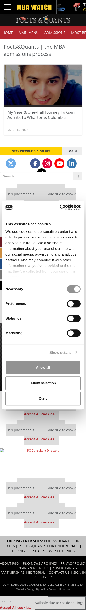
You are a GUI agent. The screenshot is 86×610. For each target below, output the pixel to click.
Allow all (43, 367)
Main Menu (29, 32)
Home (7, 32)
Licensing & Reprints (30, 568)
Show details (60, 352)
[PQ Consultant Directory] (41, 461)
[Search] (77, 176)
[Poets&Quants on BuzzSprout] (23, 163)
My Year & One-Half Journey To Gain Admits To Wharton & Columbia (41, 114)
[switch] (74, 303)
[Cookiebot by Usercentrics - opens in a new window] (61, 207)
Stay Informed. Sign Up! (31, 151)
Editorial (36, 572)
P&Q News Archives (40, 563)
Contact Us (59, 572)
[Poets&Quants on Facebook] (35, 163)
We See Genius (62, 551)
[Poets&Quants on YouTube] (59, 163)
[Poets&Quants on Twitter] (11, 163)
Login (72, 151)
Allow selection (43, 383)
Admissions (54, 32)
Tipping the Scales (28, 551)
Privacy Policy (73, 563)
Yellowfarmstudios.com (55, 589)
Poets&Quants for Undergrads (48, 546)
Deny (43, 398)
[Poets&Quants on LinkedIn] (72, 163)
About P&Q (9, 563)
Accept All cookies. (39, 414)
